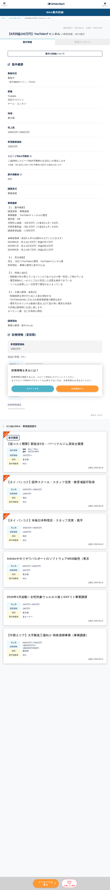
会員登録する (77, 389)
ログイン (105, 6)
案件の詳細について (55, 53)
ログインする (33, 389)
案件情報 (27, 42)
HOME (3, 18)
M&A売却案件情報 (15, 18)
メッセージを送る (46, 883)
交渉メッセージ (82, 42)
